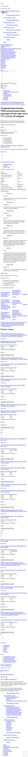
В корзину (3, 132)
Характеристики (7, 164)
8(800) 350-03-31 (16, 11)
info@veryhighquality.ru (6, 11)
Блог (4, 650)
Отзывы (5, 165)
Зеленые (3, 64)
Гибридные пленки (5, 45)
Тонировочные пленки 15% (7, 51)
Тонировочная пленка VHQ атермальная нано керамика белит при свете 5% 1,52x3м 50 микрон (17, 314)
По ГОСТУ (3, 61)
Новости (5, 649)
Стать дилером (7, 94)
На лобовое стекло (5, 58)
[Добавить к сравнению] (2, 460)
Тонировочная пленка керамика (8, 55)
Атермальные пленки (8, 659)
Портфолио (6, 646)
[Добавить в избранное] (1, 460)
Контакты (5, 99)
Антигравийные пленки (9, 656)
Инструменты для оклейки (10, 660)
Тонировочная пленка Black (7, 53)
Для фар (3, 47)
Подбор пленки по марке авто (10, 91)
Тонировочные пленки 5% (7, 49)
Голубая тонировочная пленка (8, 56)
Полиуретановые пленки (7, 44)
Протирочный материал (9, 661)
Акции (5, 647)
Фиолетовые (4, 65)
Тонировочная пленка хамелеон (8, 52)
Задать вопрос (4, 161)
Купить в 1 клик (10, 132)
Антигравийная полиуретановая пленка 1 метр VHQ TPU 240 (17, 302)
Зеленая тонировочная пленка (8, 57)
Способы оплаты (7, 95)
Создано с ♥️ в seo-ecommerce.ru (9, 679)
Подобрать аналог (5, 146)
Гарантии (5, 97)
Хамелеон (3, 62)
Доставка (5, 98)
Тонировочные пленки (9, 658)
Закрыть (16, 690)
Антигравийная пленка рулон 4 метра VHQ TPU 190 (14, 619)
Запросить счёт (4, 145)
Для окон (3, 68)
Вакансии (5, 93)
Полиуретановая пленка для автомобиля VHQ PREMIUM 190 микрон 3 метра (12, 342)
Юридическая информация (7, 674)
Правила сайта (4, 676)
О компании (6, 90)
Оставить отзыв (4, 191)
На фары (3, 60)
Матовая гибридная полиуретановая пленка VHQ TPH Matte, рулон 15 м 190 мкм (13, 411)
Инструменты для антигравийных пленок (11, 48)
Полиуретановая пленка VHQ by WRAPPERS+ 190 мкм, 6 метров (16, 292)
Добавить (25, 294)
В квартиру (3, 66)
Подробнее (11, 690)
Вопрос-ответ (6, 166)
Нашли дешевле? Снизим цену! (15, 145)
